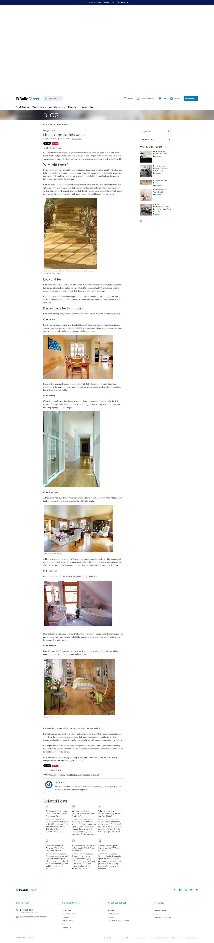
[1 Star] (44, 775)
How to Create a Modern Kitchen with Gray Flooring (160, 168)
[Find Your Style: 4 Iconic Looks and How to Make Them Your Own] (47, 806)
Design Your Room (147, 98)
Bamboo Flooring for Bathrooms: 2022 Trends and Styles (109, 848)
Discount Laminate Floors (160, 181)
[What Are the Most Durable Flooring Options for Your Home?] (99, 806)
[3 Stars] (50, 775)
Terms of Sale (140, 938)
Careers (111, 917)
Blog (155, 914)
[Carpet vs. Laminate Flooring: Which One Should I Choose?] (47, 841)
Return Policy (67, 921)
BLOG (51, 115)
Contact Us (66, 928)
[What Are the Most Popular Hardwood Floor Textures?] (73, 806)
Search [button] (130, 98)
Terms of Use (125, 938)
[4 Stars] (58, 775)
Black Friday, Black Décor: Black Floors (160, 152)
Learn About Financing (162, 917)
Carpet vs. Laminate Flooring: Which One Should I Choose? (55, 848)
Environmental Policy (159, 938)
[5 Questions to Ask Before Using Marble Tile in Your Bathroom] (73, 841)
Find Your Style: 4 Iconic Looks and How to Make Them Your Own (56, 813)
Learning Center (160, 910)
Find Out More (118, 2)
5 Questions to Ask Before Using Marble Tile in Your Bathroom (84, 848)
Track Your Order (68, 914)
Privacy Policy (109, 938)
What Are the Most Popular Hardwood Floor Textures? (83, 813)
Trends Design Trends (58, 124)
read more (58, 831)
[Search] (169, 131)
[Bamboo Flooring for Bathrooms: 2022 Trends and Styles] (99, 841)
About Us (111, 910)
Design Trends (49, 130)
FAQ (64, 924)
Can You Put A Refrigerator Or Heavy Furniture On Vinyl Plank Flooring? (162, 208)
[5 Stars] (66, 775)
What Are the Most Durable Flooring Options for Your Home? (109, 813)
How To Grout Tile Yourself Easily (160, 191)
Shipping (65, 917)
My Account (66, 910)
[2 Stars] (45, 775)
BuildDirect (76, 138)
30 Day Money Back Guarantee (185, 938)
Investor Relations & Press (118, 921)
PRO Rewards (190, 98)
